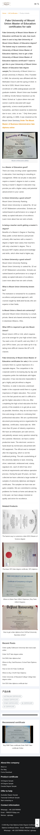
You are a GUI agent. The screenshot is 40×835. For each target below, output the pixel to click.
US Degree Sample (7, 781)
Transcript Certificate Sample (10, 797)
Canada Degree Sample (9, 786)
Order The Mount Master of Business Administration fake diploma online (18, 124)
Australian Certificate (12, 696)
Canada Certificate (10, 700)
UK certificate (27, 703)
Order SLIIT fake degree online (12, 654)
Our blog (3, 769)
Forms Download (6, 772)
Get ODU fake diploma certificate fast (14, 683)
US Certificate (8, 706)
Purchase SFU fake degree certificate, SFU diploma (20, 569)
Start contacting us (7, 800)
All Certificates (13, 13)
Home (4, 13)
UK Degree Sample (7, 783)
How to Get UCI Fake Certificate (13, 669)
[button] (35, 4)
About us (4, 767)
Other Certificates (10, 703)
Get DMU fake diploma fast (11, 658)
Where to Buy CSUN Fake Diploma (14, 673)
